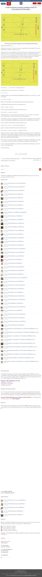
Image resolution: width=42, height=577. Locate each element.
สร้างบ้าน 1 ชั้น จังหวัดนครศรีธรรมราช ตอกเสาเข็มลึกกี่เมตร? (15, 277)
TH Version (3, 546)
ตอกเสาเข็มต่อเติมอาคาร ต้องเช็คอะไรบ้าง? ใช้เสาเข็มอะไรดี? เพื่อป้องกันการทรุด (19, 339)
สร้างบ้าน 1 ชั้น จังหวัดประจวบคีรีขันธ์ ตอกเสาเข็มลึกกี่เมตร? (15, 212)
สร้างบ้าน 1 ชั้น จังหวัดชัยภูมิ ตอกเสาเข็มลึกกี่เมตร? (13, 303)
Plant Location (4, 542)
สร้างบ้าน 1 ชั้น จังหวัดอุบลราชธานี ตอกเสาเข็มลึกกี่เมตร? (15, 314)
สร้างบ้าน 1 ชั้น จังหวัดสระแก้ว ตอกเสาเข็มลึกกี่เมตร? (14, 230)
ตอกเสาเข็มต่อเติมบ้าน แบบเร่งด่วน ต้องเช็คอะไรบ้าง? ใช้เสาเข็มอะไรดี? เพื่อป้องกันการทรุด (21, 332)
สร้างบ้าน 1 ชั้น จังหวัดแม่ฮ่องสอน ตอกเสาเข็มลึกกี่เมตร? (14, 299)
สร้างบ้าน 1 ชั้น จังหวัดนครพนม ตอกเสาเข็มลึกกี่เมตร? (14, 190)
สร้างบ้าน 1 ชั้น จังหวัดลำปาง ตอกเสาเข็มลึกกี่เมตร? (13, 292)
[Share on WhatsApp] (16, 154)
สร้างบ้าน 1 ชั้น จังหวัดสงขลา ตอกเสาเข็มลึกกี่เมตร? (14, 234)
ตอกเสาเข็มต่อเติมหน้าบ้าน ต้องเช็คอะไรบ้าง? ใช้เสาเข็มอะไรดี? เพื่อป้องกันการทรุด (20, 354)
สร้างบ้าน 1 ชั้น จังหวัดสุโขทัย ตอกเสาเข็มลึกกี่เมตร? (14, 219)
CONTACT (30, 573)
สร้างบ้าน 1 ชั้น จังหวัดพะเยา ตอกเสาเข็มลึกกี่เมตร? (13, 205)
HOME (3, 573)
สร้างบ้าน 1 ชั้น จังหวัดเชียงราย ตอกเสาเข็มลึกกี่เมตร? (14, 255)
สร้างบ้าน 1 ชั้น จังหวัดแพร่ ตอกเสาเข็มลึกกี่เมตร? (13, 215)
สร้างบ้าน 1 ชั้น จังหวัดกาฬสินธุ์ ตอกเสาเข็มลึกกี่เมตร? (14, 226)
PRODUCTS (7, 573)
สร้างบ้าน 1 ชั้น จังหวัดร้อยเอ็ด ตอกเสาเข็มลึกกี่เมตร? (14, 245)
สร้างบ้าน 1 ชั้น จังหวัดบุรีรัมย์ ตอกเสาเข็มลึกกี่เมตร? (14, 274)
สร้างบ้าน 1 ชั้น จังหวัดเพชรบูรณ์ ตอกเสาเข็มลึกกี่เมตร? (14, 295)
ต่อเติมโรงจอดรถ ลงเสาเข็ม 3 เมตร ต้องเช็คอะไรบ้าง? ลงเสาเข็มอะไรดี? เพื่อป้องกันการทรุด (21, 361)
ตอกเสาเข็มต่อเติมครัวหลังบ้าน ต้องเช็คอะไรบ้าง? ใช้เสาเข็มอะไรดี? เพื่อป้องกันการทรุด (20, 346)
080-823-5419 (5, 552)
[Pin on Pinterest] (24, 154)
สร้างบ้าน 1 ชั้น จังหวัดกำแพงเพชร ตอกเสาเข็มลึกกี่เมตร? (15, 248)
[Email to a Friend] (22, 154)
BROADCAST (25, 573)
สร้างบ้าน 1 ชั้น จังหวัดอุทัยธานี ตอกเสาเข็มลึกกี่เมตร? (14, 223)
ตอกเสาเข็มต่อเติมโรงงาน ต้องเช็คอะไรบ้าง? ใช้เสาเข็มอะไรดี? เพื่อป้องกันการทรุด (19, 343)
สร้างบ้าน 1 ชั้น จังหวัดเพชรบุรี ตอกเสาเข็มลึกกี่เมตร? (14, 201)
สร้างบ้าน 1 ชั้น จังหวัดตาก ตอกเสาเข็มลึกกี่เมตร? (13, 310)
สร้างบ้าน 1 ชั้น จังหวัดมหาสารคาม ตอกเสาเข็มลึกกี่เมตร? (15, 183)
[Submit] (40, 169)
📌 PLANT (34, 573)
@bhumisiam (5, 555)
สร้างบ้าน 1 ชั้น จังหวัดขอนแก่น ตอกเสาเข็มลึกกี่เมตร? (14, 266)
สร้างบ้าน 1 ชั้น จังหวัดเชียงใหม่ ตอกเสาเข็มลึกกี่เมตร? (14, 325)
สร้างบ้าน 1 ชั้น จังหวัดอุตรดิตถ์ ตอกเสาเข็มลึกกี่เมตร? (14, 237)
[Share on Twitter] (20, 154)
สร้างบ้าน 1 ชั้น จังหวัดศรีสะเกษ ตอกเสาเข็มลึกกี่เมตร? (14, 252)
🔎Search (38, 573)
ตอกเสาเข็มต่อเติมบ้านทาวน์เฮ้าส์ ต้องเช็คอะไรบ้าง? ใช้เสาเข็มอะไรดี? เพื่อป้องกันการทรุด (21, 328)
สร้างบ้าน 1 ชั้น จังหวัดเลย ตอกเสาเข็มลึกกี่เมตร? (13, 263)
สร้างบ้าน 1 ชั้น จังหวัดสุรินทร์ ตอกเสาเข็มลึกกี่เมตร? (14, 241)
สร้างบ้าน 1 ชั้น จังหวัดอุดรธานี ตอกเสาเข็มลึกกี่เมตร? (14, 288)
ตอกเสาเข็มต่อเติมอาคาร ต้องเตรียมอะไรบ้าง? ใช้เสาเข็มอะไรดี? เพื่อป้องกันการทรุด (20, 335)
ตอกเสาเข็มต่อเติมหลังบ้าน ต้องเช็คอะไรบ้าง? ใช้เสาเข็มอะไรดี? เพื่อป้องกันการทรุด (19, 350)
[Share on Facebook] (18, 154)
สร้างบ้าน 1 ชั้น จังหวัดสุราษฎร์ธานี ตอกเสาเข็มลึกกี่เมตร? (15, 306)
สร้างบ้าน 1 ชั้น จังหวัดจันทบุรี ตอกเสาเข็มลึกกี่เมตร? (14, 208)
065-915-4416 (5, 550)
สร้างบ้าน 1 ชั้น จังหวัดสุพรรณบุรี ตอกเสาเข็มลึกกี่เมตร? (14, 186)
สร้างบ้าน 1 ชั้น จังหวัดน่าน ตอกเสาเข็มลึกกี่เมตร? (13, 259)
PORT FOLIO (15, 573)
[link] (8, 491)
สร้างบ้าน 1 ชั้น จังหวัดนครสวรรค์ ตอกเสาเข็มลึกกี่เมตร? (14, 285)
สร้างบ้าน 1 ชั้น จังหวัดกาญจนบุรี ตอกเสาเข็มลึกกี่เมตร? (14, 317)
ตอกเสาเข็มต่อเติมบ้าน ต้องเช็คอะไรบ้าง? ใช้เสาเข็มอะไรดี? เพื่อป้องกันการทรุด (19, 357)
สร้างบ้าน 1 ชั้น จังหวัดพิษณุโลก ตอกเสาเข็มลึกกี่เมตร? (14, 270)
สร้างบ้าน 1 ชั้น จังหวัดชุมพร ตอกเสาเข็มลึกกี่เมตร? (13, 194)
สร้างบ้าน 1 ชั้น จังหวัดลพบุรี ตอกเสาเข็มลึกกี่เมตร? (13, 197)
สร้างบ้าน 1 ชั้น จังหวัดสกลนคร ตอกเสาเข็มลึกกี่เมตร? (14, 281)
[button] (3, 4)
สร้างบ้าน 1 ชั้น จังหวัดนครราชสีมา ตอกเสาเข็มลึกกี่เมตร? (15, 321)
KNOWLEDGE (20, 573)
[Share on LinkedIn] (26, 154)
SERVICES (11, 573)
